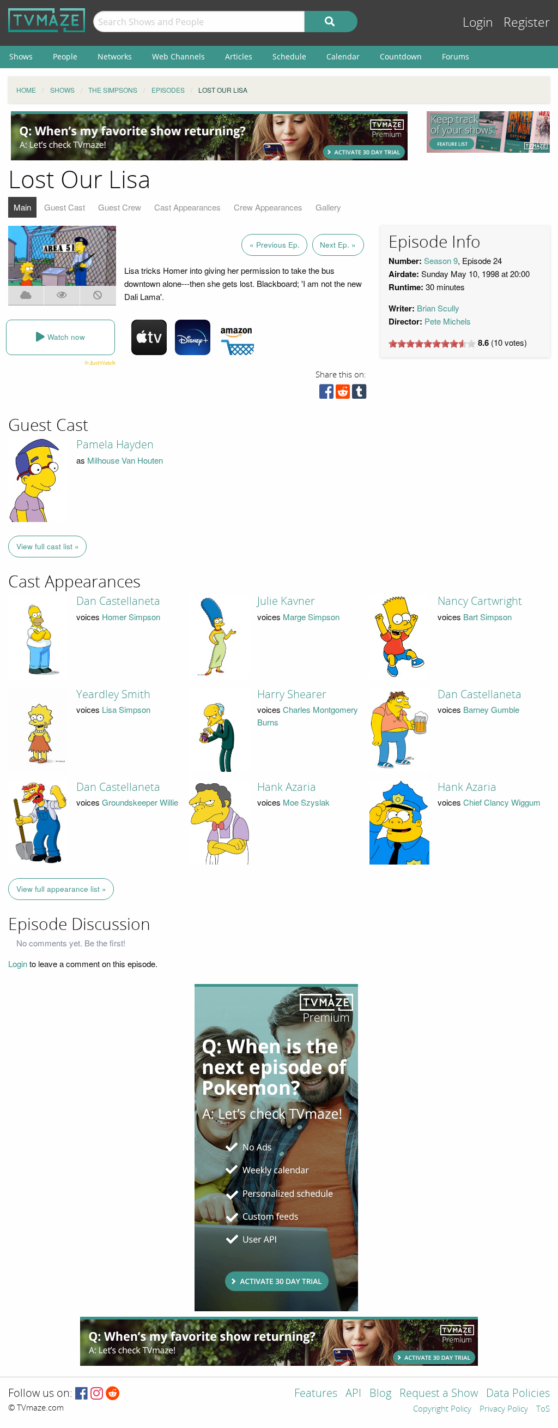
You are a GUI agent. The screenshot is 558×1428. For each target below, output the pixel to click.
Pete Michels (447, 321)
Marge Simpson (311, 616)
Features (315, 1394)
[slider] (432, 343)
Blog (380, 1394)
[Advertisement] (209, 135)
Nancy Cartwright (480, 601)
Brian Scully (438, 308)
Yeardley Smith (113, 694)
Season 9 (441, 260)
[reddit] (343, 394)
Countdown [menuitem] (401, 56)
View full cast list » (47, 546)
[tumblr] (359, 394)
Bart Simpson (487, 616)
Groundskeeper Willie (140, 802)
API (353, 1394)
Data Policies (518, 1394)
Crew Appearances (268, 207)
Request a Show (438, 1394)
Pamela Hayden (115, 444)
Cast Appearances (187, 207)
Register (527, 22)
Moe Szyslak (306, 802)
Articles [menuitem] (238, 56)
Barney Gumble (491, 709)
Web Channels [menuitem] (178, 56)
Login (478, 22)
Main (22, 207)
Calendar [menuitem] (343, 56)
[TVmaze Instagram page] (96, 1394)
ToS (543, 1409)
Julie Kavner (286, 601)
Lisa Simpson (126, 709)
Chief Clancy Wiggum (502, 802)
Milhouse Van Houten (125, 460)
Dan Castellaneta (118, 601)
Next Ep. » (338, 244)
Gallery (328, 207)
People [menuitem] (65, 56)
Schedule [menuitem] (289, 56)
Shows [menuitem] (21, 56)
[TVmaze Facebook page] (81, 1394)
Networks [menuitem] (115, 56)
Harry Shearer (291, 694)
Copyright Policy (442, 1409)
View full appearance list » (61, 889)
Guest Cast (64, 207)
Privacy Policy (504, 1409)
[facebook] (326, 394)
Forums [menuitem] (455, 56)
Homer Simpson (131, 616)
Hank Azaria (286, 787)
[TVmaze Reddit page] (113, 1394)
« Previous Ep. (275, 244)
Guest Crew (119, 207)
